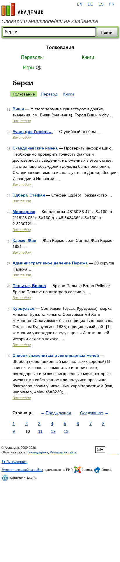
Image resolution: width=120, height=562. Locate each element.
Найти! (107, 32)
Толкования (60, 47)
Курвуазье (23, 308)
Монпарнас (24, 211)
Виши (18, 109)
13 (66, 431)
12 (53, 431)
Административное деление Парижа (50, 263)
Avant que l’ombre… (33, 131)
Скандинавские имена (35, 148)
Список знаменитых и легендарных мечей (56, 355)
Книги (88, 57)
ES (101, 4)
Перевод (49, 94)
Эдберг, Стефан (29, 195)
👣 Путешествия (14, 461)
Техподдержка (37, 452)
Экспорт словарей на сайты (22, 469)
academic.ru (22, 9)
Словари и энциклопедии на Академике (49, 21)
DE (90, 4)
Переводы (32, 57)
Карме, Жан (24, 240)
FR (111, 4)
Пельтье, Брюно (29, 285)
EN (79, 4)
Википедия (22, 121)
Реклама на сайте (63, 452)
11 (40, 431)
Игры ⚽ (32, 67)
